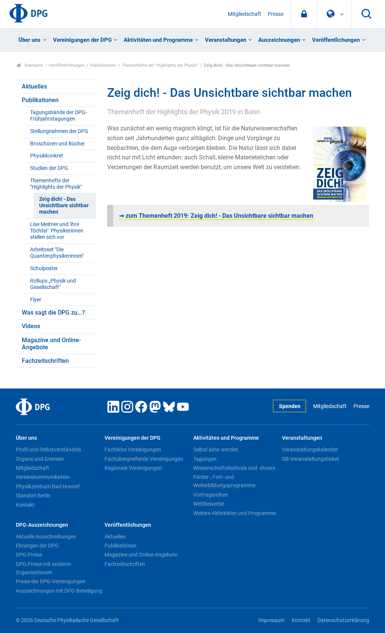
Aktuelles (34, 86)
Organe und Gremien (40, 459)
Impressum (271, 620)
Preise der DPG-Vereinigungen (50, 581)
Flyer (35, 300)
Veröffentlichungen (336, 40)
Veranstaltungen (225, 40)
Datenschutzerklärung (343, 620)
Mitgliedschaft (244, 14)
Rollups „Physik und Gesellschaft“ (53, 284)
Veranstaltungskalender (310, 449)
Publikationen (103, 65)
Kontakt (25, 505)
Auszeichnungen (279, 40)
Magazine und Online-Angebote (51, 343)
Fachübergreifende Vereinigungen (144, 459)
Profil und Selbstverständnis (48, 449)
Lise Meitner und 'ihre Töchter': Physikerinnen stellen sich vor (56, 231)
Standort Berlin (33, 495)
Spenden (289, 406)
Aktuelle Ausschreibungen (46, 537)
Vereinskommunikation (43, 477)
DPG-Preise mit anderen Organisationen (43, 568)
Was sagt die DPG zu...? (53, 312)
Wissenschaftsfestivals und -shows (234, 468)
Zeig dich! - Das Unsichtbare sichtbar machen (64, 206)
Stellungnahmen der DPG (59, 131)
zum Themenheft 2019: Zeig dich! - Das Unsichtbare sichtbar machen (216, 215)
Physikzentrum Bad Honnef (48, 486)
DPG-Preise (29, 555)
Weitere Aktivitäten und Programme (234, 513)
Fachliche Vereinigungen (133, 449)
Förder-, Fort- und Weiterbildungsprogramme (224, 481)
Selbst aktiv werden (215, 449)
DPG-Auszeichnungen (42, 525)
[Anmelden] (304, 14)
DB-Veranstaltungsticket (310, 459)
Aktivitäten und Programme (158, 40)
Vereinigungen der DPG (82, 40)
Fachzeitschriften (45, 360)
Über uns (29, 40)
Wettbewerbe (208, 504)
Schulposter (44, 268)
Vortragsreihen (210, 495)
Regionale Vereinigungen (133, 468)
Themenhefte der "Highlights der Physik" (160, 65)
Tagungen (205, 459)
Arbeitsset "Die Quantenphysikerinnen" (57, 252)
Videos (31, 326)
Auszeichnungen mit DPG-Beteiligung (59, 591)
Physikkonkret (46, 156)
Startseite (33, 65)
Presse (275, 14)
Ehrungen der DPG (37, 546)
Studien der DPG (49, 168)
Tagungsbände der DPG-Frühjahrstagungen (58, 115)
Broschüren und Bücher (57, 144)
